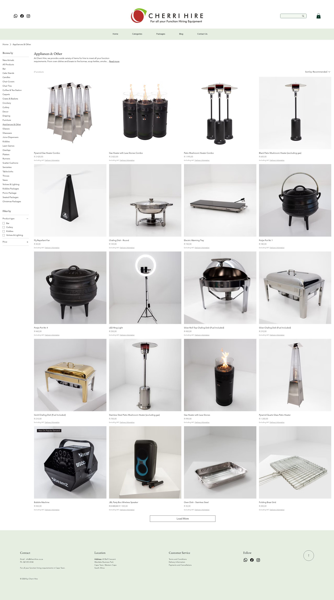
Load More (183, 518)
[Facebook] (22, 16)
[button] (318, 15)
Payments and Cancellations (180, 565)
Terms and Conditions (178, 559)
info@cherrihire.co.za (34, 559)
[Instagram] (28, 16)
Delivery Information (177, 562)
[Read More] (308, 555)
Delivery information (52, 160)
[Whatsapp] (15, 16)
